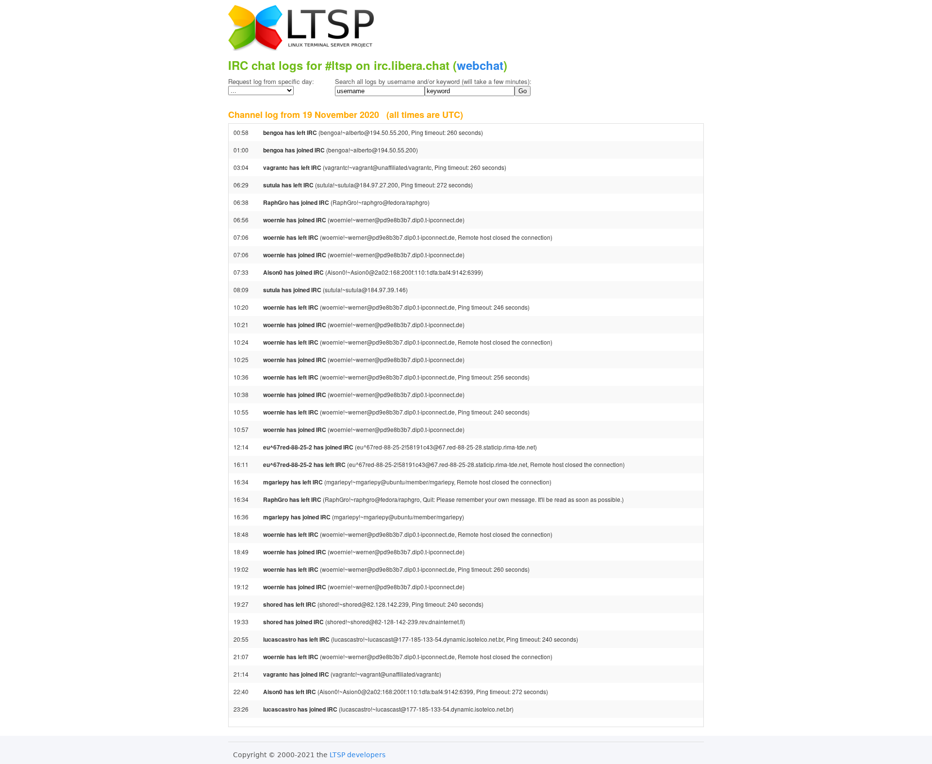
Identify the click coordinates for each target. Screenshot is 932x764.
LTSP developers (357, 755)
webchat (480, 65)
